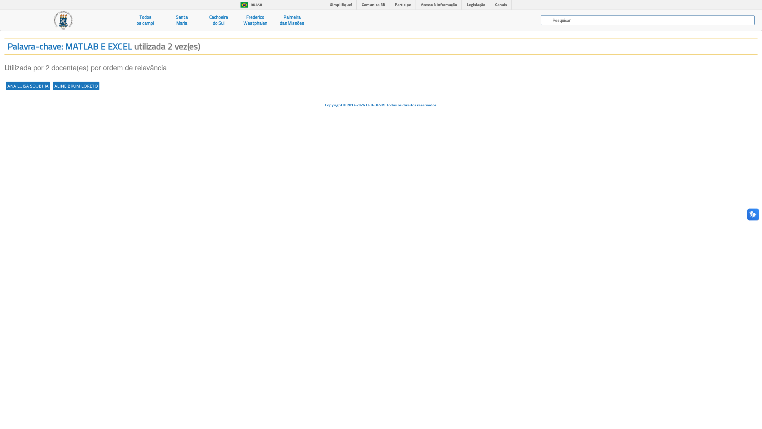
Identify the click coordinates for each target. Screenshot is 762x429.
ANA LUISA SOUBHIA (28, 86)
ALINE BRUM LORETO (76, 86)
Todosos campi (145, 20)
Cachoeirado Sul (218, 20)
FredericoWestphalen (255, 20)
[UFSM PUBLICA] (63, 20)
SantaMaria (182, 20)
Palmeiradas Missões (292, 20)
